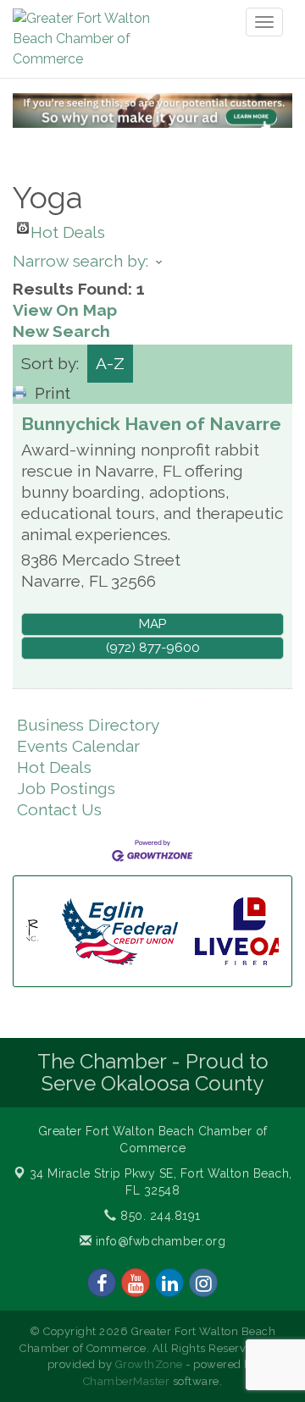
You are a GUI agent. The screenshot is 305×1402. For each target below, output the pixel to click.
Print (52, 393)
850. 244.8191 (159, 1216)
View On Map (65, 310)
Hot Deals (67, 228)
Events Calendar (78, 746)
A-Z (110, 363)
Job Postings (66, 788)
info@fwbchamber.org (158, 1241)
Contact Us (59, 809)
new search (61, 331)
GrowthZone (149, 1364)
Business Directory (88, 724)
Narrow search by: (80, 260)
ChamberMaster (126, 1381)
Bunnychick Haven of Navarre (151, 423)
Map (152, 624)
